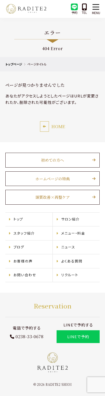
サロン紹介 (70, 219)
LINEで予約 (78, 336)
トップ (18, 219)
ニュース (68, 246)
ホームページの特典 (52, 178)
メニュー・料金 (73, 233)
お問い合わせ (25, 274)
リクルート (69, 274)
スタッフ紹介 (24, 233)
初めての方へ (52, 160)
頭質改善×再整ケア (52, 197)
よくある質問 (72, 260)
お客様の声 (23, 260)
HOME (58, 126)
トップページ (13, 64)
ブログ (19, 246)
